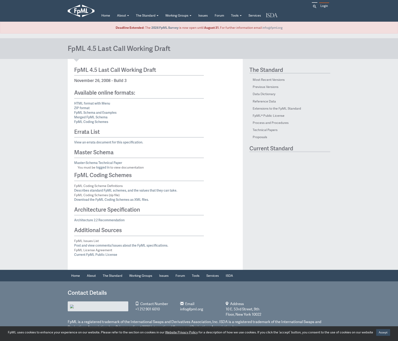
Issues (203, 15)
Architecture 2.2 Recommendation (99, 220)
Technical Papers (265, 130)
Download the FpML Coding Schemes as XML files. (111, 199)
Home (105, 15)
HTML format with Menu (92, 103)
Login (324, 6)
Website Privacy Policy (181, 332)
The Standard (146, 15)
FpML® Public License (268, 116)
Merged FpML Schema (91, 117)
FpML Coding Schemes (91, 121)
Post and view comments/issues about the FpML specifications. (121, 245)
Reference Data (264, 101)
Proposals (260, 137)
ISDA (272, 15)
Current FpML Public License (95, 254)
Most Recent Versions (269, 80)
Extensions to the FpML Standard (277, 108)
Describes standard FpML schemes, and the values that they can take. (125, 190)
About (122, 15)
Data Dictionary (264, 94)
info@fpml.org (272, 28)
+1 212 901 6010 (147, 309)
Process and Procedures (271, 123)
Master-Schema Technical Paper (98, 162)
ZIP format (82, 108)
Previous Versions (265, 87)
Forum (219, 15)
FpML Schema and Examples (95, 112)
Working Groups (177, 15)
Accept (383, 332)
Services (255, 15)
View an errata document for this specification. (108, 142)
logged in (103, 167)
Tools (235, 15)
